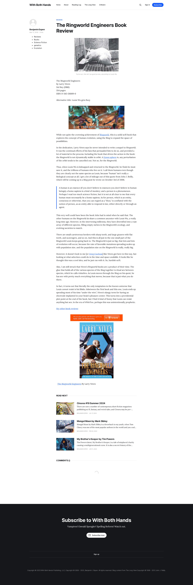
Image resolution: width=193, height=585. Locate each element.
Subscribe (158, 5)
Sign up (96, 554)
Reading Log (76, 5)
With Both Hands (40, 5)
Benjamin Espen (37, 29)
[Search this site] (140, 5)
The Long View (90, 5)
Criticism (102, 5)
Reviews (59, 20)
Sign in (147, 5)
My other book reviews (67, 308)
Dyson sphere (110, 157)
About (66, 5)
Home (58, 5)
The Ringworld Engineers (69, 384)
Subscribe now (98, 535)
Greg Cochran (95, 254)
